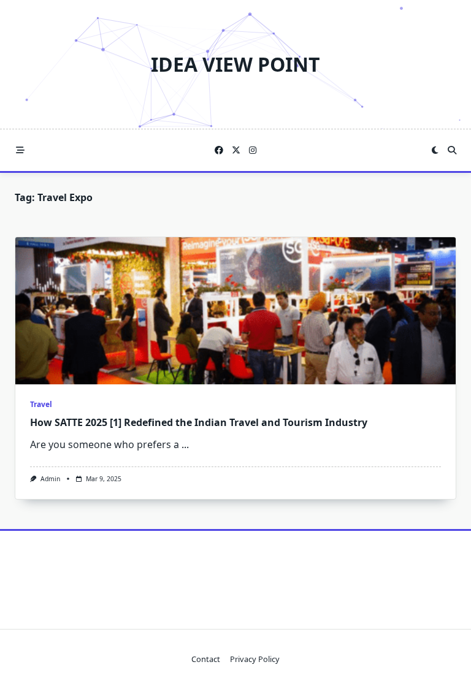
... (185, 444)
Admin (50, 478)
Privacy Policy (255, 659)
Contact (205, 659)
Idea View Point (235, 64)
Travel (41, 404)
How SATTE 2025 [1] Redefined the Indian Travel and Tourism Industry (198, 422)
